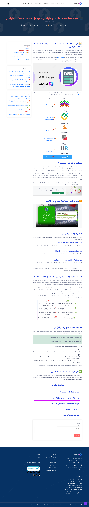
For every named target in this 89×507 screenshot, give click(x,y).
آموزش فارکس (60, 57)
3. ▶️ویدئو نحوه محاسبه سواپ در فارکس (21, 52)
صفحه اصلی (67, 25)
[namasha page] (36, 475)
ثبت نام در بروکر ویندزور (49, 149)
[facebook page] (39, 472)
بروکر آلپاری (49, 106)
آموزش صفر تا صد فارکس (57, 25)
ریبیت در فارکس (52, 459)
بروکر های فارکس (78, 94)
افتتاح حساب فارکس (51, 467)
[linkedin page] (36, 472)
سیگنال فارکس (53, 462)
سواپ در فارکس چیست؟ (57, 193)
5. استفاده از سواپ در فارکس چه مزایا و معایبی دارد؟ (19, 56)
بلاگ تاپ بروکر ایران (24, 3)
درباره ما (38, 457)
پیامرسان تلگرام (49, 157)
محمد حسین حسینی (39, 22)
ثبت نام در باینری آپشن (51, 470)
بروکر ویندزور (49, 151)
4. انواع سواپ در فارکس (24, 54)
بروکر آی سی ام (49, 140)
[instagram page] (33, 472)
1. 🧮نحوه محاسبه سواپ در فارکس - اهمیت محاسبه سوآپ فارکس (19, 47)
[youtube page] (28, 472)
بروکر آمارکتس (49, 130)
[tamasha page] (39, 475)
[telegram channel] (31, 472)
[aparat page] (33, 475)
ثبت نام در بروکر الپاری (49, 105)
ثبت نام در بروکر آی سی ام (49, 138)
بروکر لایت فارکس (49, 119)
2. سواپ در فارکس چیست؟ (24, 50)
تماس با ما (38, 459)
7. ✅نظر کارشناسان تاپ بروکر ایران (22, 59)
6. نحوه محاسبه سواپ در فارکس (23, 58)
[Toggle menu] (85, 503)
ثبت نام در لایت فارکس (49, 117)
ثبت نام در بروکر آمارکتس (49, 128)
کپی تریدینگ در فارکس (51, 457)
